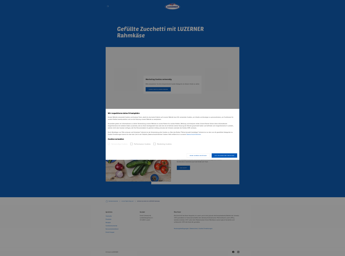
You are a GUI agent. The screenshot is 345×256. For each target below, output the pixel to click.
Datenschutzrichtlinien (194, 134)
